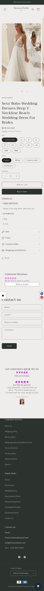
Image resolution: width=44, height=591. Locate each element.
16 (36, 145)
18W (16, 151)
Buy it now (22, 192)
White (17, 160)
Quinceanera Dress (12, 496)
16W (6, 151)
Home (7, 480)
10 (13, 145)
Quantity (5, 171)
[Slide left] (16, 91)
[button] (5, 9)
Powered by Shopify (29, 586)
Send (9, 346)
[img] (22, 372)
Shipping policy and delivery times (18, 443)
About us (8, 426)
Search (8, 465)
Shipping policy (11, 431)
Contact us (9, 518)
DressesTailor (18, 586)
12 (21, 145)
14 (28, 145)
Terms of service (11, 448)
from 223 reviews (22, 376)
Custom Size (9, 140)
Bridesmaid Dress (12, 513)
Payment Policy (11, 459)
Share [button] (7, 258)
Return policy (10, 437)
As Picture (8, 166)
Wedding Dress (11, 491)
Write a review (22, 284)
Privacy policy (10, 453)
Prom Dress (9, 485)
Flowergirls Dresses (12, 507)
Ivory (6, 160)
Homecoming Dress (13, 502)
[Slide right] (27, 91)
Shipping (4, 131)
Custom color (32, 160)
